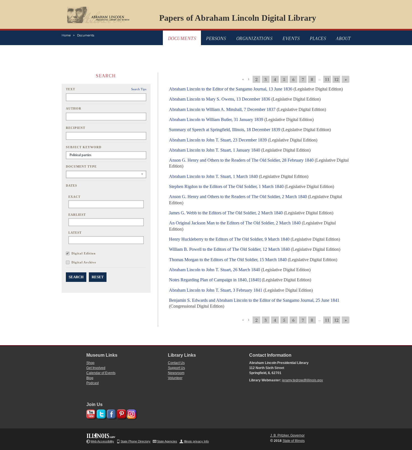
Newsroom (176, 373)
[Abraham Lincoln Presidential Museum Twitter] (100, 413)
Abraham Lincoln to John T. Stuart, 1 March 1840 (213, 176)
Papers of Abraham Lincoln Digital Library (237, 17)
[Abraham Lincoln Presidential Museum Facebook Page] (111, 413)
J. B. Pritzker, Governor (287, 435)
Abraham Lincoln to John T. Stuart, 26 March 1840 (214, 269)
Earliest (77, 214)
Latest (75, 232)
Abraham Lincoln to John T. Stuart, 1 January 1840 (214, 150)
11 (327, 79)
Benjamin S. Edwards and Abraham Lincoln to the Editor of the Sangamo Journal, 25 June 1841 (254, 300)
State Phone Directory (136, 441)
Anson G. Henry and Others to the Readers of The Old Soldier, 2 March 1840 (238, 196)
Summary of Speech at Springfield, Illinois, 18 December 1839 (224, 129)
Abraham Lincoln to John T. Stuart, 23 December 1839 (218, 140)
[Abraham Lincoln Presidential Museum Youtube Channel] (90, 413)
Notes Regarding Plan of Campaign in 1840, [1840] (215, 279)
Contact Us (176, 363)
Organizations (254, 38)
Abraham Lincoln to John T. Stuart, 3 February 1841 (215, 290)
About (343, 38)
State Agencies (167, 441)
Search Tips (138, 89)
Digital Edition (83, 253)
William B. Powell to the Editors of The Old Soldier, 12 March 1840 (229, 249)
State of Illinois (294, 441)
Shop (90, 363)
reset (98, 277)
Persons (216, 38)
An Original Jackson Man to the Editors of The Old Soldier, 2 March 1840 (235, 223)
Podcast (92, 383)
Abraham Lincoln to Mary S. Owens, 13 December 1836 (219, 99)
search (76, 277)
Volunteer (175, 378)
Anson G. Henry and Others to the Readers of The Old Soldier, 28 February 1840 (241, 160)
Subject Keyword (83, 147)
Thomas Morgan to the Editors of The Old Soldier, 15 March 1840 (228, 259)
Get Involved (95, 368)
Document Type (81, 166)
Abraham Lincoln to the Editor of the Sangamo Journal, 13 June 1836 (230, 89)
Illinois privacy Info (196, 441)
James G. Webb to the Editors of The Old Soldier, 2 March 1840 (226, 212)
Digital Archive (83, 262)
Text (70, 89)
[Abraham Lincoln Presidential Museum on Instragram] (131, 413)
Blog (89, 378)
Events (291, 38)
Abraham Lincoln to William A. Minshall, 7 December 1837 (222, 109)
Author (73, 108)
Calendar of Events (100, 373)
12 (336, 79)
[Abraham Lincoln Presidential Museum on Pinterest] (121, 413)
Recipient (75, 127)
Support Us (176, 368)
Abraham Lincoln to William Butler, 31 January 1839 (216, 119)
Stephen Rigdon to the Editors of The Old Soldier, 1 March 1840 (226, 186)
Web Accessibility (102, 441)
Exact (74, 196)
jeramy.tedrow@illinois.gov (302, 380)
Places (318, 38)
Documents (85, 35)
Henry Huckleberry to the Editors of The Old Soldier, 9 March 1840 (229, 239)
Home (66, 35)
